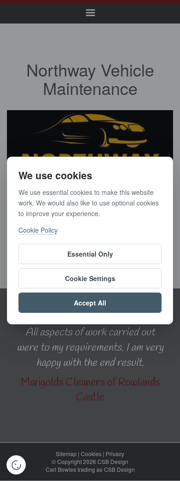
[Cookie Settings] (16, 465)
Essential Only (90, 253)
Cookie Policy (38, 230)
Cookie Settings (90, 278)
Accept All (90, 302)
